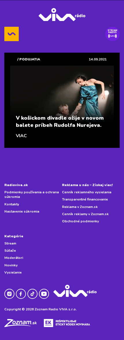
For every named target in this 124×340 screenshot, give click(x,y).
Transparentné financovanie (85, 199)
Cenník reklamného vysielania (86, 192)
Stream (10, 243)
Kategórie (13, 236)
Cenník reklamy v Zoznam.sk (85, 214)
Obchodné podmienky (80, 221)
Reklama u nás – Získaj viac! (87, 185)
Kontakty (11, 204)
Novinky (11, 265)
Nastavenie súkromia (21, 211)
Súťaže (10, 250)
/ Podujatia (28, 59)
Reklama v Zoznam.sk (80, 207)
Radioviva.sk (16, 185)
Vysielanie (13, 272)
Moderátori (13, 257)
